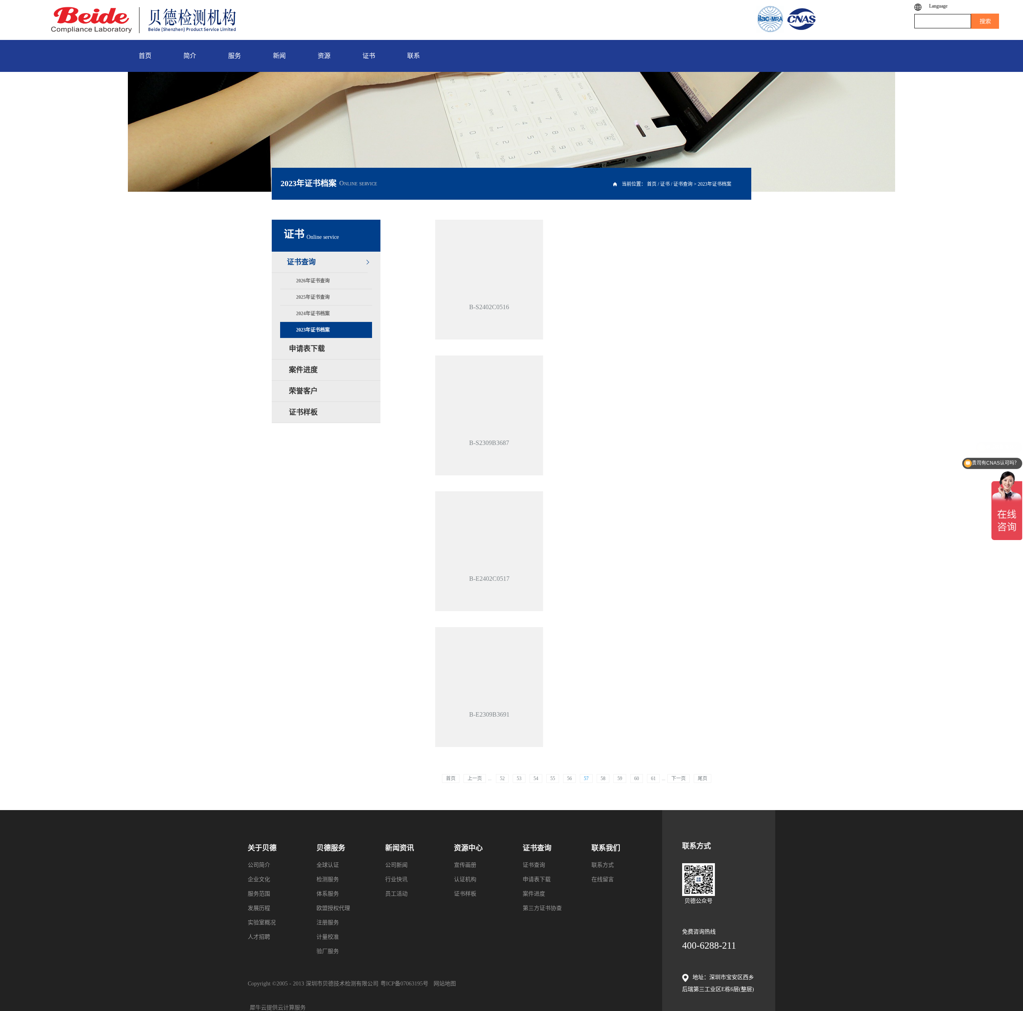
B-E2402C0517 (489, 578)
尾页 (702, 778)
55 (552, 778)
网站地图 (443, 984)
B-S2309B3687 (489, 442)
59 (619, 778)
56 (569, 778)
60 (636, 778)
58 (603, 778)
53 (519, 778)
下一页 (678, 778)
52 (502, 778)
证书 (665, 184)
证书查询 (683, 184)
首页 (451, 778)
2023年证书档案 (714, 184)
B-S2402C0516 (489, 307)
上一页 (475, 778)
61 (653, 778)
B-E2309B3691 (489, 714)
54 (535, 778)
